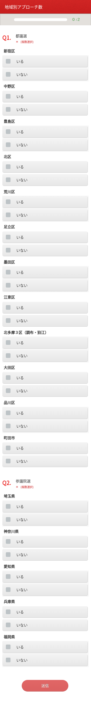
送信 (45, 685)
